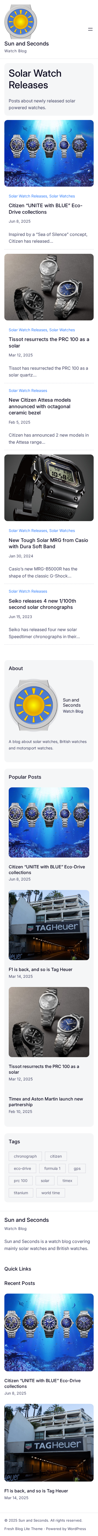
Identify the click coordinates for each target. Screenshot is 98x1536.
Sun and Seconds (26, 43)
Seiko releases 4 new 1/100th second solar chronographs (42, 604)
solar (45, 1180)
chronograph (25, 1156)
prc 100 (20, 1180)
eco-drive (22, 1168)
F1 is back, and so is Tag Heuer (40, 969)
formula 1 (52, 1168)
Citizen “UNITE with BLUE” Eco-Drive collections (45, 208)
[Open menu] (90, 29)
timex (67, 1180)
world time (50, 1192)
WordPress (77, 1529)
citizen (56, 1156)
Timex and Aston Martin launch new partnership (46, 1101)
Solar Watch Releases (28, 196)
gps (77, 1168)
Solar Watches (62, 196)
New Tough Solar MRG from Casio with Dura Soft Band (48, 543)
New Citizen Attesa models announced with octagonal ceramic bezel (40, 406)
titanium (21, 1192)
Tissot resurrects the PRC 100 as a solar (49, 342)
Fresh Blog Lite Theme (23, 1529)
